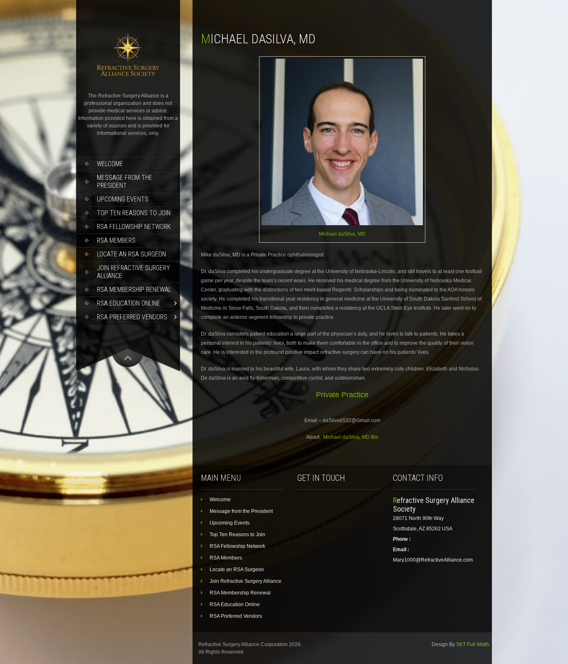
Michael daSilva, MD (342, 234)
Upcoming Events (122, 199)
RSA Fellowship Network (133, 227)
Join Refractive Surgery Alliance (133, 272)
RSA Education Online (128, 303)
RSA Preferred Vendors (132, 317)
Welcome (110, 164)
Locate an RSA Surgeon (131, 254)
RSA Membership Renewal (134, 289)
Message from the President (124, 181)
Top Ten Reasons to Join (133, 213)
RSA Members (116, 240)
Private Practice (342, 394)
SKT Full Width (472, 644)
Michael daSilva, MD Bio (350, 437)
